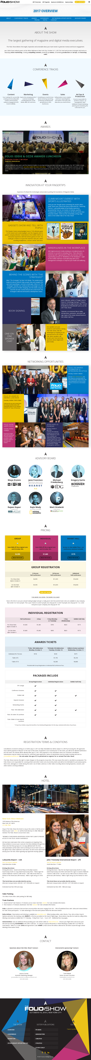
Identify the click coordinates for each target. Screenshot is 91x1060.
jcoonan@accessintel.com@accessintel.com (24, 977)
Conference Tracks (21, 18)
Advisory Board (80, 18)
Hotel (45, 20)
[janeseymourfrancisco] (36, 489)
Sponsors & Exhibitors (57, 2)
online (16, 831)
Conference (12, 1034)
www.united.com (53, 922)
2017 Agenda (46, 2)
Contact (54, 20)
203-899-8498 (67, 979)
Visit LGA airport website (9, 862)
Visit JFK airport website (54, 862)
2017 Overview (37, 2)
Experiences (44, 18)
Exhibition (11, 1038)
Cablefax (39, 1038)
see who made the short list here (34, 167)
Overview (11, 1030)
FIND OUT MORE (45, 592)
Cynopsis (39, 1043)
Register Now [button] (17, 558)
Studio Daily (40, 1047)
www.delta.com (41, 914)
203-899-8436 (24, 979)
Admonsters (40, 1034)
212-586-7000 (6, 825)
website (44, 903)
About (8, 18)
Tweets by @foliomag (73, 1029)
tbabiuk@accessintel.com (67, 977)
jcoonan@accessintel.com (11, 756)
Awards (34, 18)
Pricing (36, 20)
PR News (38, 1030)
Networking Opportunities (61, 18)
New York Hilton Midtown (13, 818)
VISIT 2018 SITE (79, 2)
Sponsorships (69, 2)
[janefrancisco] (34, 489)
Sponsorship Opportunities (18, 1043)
